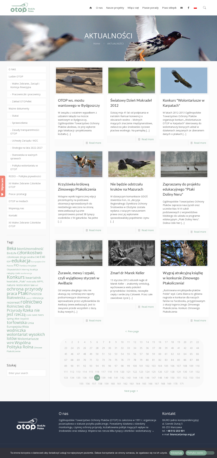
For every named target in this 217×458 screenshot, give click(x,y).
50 (97, 354)
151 (179, 377)
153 (191, 377)
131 (191, 371)
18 (172, 342)
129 (179, 371)
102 (147, 365)
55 (128, 354)
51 (103, 354)
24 (72, 348)
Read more (95, 142)
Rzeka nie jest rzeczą (23, 312)
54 (122, 354)
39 (166, 348)
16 (160, 342)
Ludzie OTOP (16, 76)
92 (84, 365)
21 (191, 342)
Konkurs (16, 277)
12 (134, 342)
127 (166, 371)
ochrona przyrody (25, 289)
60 (160, 354)
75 (116, 359)
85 (178, 359)
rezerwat (13, 302)
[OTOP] (23, 7)
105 (166, 365)
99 (128, 365)
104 (160, 365)
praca (12, 293)
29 (103, 348)
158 (100, 383)
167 (157, 383)
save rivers (38, 314)
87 (191, 359)
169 (169, 383)
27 (91, 348)
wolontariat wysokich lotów (26, 336)
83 (166, 359)
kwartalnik (33, 278)
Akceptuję (176, 452)
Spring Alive (13, 318)
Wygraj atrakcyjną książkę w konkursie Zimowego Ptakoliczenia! (183, 278)
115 (91, 371)
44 (197, 348)
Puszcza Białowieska (24, 295)
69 (78, 359)
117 (103, 371)
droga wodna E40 (29, 257)
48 (84, 354)
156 (88, 383)
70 (84, 359)
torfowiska (17, 322)
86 (185, 359)
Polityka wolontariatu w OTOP (24, 167)
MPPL (40, 281)
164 (138, 383)
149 (166, 377)
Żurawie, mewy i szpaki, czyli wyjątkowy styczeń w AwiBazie (78, 278)
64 (185, 354)
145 (141, 377)
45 (65, 354)
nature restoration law (21, 285)
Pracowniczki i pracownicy (26, 94)
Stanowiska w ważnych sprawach (23, 156)
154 (197, 377)
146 (147, 377)
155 (81, 383)
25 (78, 348)
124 (147, 371)
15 (153, 342)
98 (122, 365)
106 (172, 365)
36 (147, 348)
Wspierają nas (16, 208)
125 (154, 371)
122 (135, 371)
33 (128, 348)
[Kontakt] (181, 7)
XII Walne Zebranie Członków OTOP (25, 185)
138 (97, 377)
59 (153, 354)
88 (197, 359)
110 (197, 365)
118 (110, 371)
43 (191, 348)
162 (125, 383)
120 (122, 371)
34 (134, 348)
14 (147, 342)
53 (116, 354)
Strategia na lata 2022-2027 (27, 147)
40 (172, 348)
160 (113, 383)
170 (175, 383)
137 (91, 377)
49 (91, 354)
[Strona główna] (90, 7)
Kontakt (13, 215)
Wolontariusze (28, 339)
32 (122, 348)
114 (85, 371)
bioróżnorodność (30, 248)
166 (150, 383)
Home (96, 43)
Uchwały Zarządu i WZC (25, 140)
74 (109, 359)
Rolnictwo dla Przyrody (19, 308)
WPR (10, 343)
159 (106, 383)
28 (97, 348)
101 (141, 365)
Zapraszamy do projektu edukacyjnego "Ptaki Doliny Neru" (181, 189)
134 (72, 377)
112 (72, 371)
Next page (130, 390)
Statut (15, 115)
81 (153, 359)
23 (65, 348)
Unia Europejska (20, 325)
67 (65, 359)
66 (197, 354)
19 (178, 342)
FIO (16, 265)
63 (178, 354)
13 (141, 342)
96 (109, 365)
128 (172, 371)
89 (65, 365)
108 (185, 365)
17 (166, 342)
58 (147, 354)
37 (153, 348)
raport (29, 298)
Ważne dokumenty (19, 108)
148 (160, 377)
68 (72, 359)
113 (78, 371)
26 (84, 348)
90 (72, 365)
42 (185, 348)
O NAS (12, 69)
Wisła (25, 327)
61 (166, 354)
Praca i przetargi (17, 194)
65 (191, 354)
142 (122, 377)
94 (97, 365)
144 (135, 377)
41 (178, 348)
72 (97, 359)
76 (122, 359)
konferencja (26, 273)
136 (85, 377)
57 (141, 354)
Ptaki (23, 293)
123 (141, 371)
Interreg (25, 269)
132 (197, 371)
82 (160, 359)
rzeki (28, 314)
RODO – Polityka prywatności (25, 176)
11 (128, 342)
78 (134, 359)
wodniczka (16, 330)
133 (66, 377)
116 (97, 371)
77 (128, 359)
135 (78, 377)
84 (172, 359)
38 (160, 348)
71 (91, 359)
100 (135, 365)
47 (78, 354)
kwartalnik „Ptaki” (16, 281)
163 (132, 383)
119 (116, 371)
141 (116, 377)
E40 (42, 257)
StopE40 (24, 318)
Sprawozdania (19, 122)
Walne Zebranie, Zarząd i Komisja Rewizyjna (24, 85)
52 (109, 354)
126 (160, 371)
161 (119, 383)
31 (116, 348)
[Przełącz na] (195, 7)
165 (144, 383)
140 (110, 377)
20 (185, 342)
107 (179, 365)
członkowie (13, 257)
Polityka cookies (196, 452)
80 (147, 359)
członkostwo (29, 252)
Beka (11, 248)
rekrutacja (37, 298)
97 (116, 365)
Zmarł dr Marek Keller (127, 273)
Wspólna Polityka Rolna (20, 345)
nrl (36, 285)
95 (103, 365)
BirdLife (11, 253)
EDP (9, 261)
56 (134, 354)
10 (122, 342)
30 (109, 348)
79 (141, 359)
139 (103, 377)
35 (141, 348)
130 (185, 371)
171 (182, 383)
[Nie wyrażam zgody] (208, 453)
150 (172, 377)
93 (91, 365)
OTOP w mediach (18, 201)
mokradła (31, 281)
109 (191, 365)
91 (78, 365)
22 (197, 342)
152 (185, 377)
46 (72, 354)
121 (128, 371)
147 (154, 377)
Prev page (133, 331)
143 (128, 377)
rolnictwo (31, 301)
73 (103, 359)
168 (163, 383)
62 (172, 354)
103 (154, 365)
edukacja (21, 260)
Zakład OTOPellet (22, 101)
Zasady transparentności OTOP (24, 131)
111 (66, 371)
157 (94, 383)
